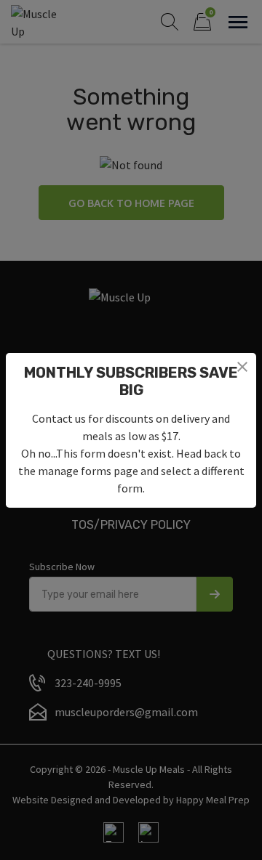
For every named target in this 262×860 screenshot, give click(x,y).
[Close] (242, 367)
